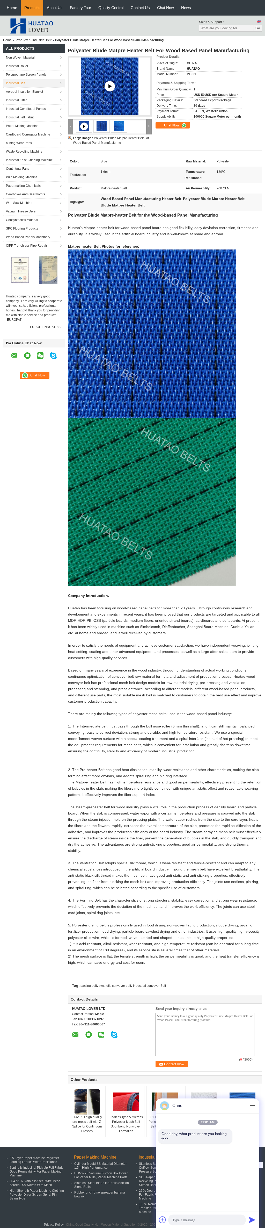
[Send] (252, 1219)
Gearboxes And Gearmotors (25, 194)
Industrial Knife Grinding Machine (29, 160)
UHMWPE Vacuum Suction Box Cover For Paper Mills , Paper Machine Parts (101, 1175)
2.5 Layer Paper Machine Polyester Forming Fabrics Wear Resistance (34, 1160)
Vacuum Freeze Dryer (21, 211)
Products (32, 7)
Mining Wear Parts (19, 143)
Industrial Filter (16, 100)
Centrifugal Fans (17, 168)
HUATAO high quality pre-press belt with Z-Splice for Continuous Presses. (87, 1124)
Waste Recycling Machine (24, 151)
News (186, 7)
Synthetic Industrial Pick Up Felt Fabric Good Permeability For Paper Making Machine (36, 1171)
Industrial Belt (41, 40)
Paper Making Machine (22, 126)
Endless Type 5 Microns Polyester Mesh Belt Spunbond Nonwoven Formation (126, 1124)
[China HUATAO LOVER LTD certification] (20, 270)
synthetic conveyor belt (115, 986)
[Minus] (252, 1106)
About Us (55, 7)
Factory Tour (80, 7)
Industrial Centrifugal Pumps (26, 109)
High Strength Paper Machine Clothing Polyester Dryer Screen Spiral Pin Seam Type (37, 1194)
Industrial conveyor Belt (149, 986)
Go (257, 28)
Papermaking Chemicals (23, 186)
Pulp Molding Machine (22, 177)
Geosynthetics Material (22, 220)
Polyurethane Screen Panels (26, 74)
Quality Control (110, 7)
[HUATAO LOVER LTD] (31, 25)
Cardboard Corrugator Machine (28, 134)
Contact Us (140, 7)
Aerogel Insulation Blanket (24, 92)
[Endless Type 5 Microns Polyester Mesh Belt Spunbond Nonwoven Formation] (126, 1102)
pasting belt (88, 986)
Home (12, 7)
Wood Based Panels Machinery (28, 237)
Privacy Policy (54, 1224)
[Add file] (162, 1219)
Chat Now (165, 8)
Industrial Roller (17, 66)
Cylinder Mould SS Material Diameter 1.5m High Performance (100, 1165)
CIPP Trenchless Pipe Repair (26, 245)
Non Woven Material (20, 57)
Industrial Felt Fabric (20, 117)
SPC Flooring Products (22, 228)
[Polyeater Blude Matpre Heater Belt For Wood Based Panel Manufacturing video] (109, 86)
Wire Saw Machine (19, 203)
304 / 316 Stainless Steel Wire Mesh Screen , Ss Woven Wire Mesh (35, 1183)
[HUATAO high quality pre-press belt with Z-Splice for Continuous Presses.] (87, 1102)
